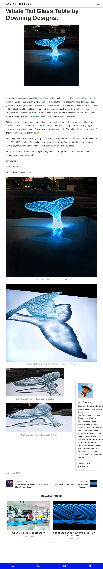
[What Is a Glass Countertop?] (28, 515)
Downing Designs (17, 4)
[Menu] (98, 3)
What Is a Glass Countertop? (28, 533)
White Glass (73, 139)
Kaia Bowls (38, 116)
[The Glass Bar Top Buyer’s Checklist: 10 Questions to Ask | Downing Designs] (74, 515)
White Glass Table (40, 98)
